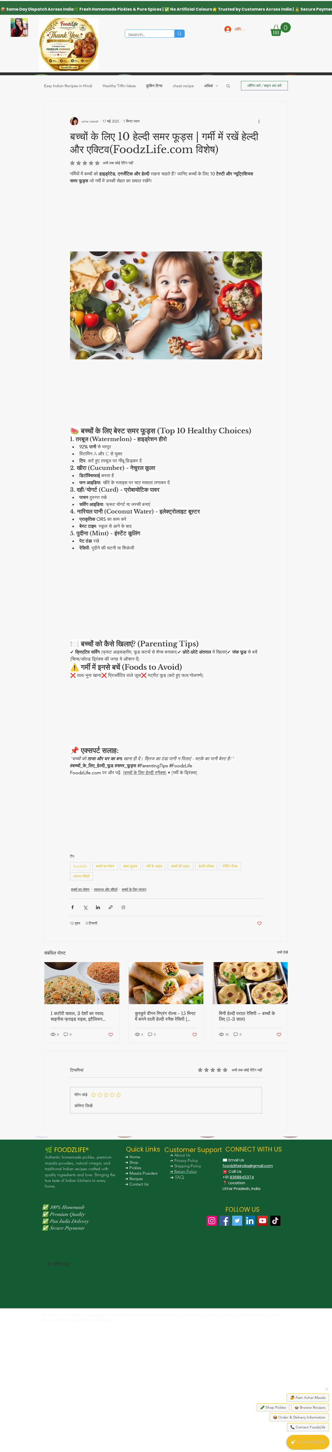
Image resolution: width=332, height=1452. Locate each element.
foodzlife (80, 949)
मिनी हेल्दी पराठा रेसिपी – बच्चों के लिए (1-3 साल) (247, 1099)
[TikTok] (275, 1304)
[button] (280, 29)
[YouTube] (263, 1304)
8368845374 (242, 1260)
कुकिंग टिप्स (154, 85)
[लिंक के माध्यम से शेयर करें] (110, 990)
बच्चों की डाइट (180, 949)
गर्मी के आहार (154, 949)
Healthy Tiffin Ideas (119, 85)
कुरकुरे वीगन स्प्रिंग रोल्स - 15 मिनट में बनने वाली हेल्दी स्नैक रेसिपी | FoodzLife (165, 1099)
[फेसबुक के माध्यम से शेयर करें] (72, 990)
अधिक (208, 85)
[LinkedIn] (250, 1304)
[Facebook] (224, 1304)
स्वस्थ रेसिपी (81, 959)
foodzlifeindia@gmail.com (248, 1248)
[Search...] (179, 33)
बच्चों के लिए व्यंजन (134, 972)
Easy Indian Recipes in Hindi (68, 85)
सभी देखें (282, 1035)
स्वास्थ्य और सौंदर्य (105, 972)
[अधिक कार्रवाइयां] (259, 121)
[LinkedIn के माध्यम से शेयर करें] (97, 990)
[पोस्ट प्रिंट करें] (123, 990)
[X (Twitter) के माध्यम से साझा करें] (85, 990)
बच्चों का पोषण (105, 949)
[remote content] (166, 228)
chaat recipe (183, 85)
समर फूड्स (130, 949)
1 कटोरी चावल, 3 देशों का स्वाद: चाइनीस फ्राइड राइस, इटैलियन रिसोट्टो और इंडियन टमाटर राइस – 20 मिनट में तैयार (80, 1099)
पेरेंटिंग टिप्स (230, 949)
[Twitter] (237, 1304)
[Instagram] (212, 1304)
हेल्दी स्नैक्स (206, 949)
